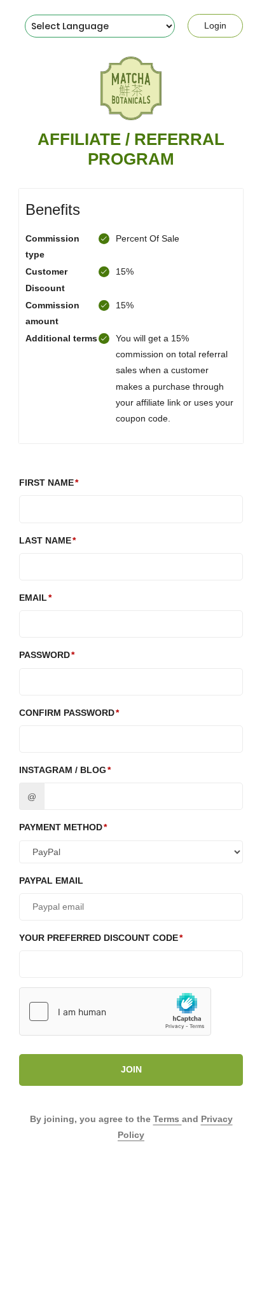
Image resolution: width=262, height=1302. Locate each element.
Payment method (60, 827)
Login (215, 25)
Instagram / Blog (62, 770)
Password (44, 655)
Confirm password (66, 713)
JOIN (131, 1069)
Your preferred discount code (98, 938)
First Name (46, 482)
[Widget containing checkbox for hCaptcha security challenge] (115, 1011)
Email (33, 598)
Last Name (45, 540)
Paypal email (51, 880)
